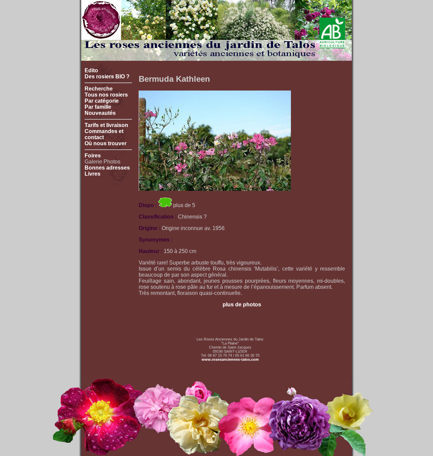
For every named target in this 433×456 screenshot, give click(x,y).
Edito (91, 70)
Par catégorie (102, 101)
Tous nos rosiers (106, 95)
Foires (93, 155)
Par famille (98, 107)
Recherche (99, 89)
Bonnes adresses (107, 168)
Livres (92, 174)
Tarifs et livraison (106, 125)
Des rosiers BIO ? (107, 76)
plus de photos (242, 304)
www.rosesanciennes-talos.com (230, 359)
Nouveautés (100, 113)
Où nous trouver (106, 143)
